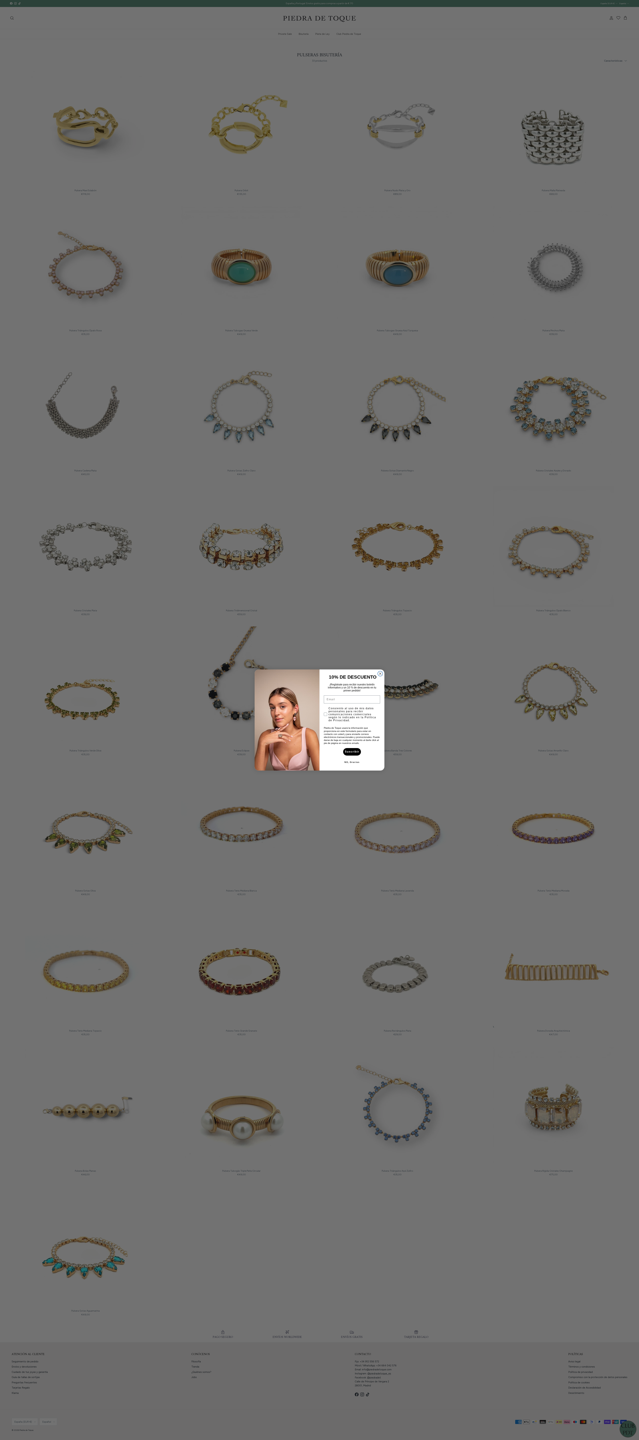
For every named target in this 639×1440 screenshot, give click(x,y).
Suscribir (352, 751)
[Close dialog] (380, 673)
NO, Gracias (352, 762)
